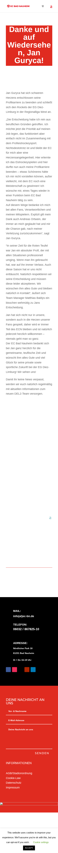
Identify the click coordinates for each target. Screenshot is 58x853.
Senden (42, 753)
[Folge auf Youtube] (26, 669)
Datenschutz (13, 782)
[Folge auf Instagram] (14, 669)
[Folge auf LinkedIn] (33, 669)
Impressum (13, 787)
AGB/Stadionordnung (19, 773)
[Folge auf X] (20, 669)
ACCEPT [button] (29, 848)
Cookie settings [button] (41, 842)
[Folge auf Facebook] (8, 669)
